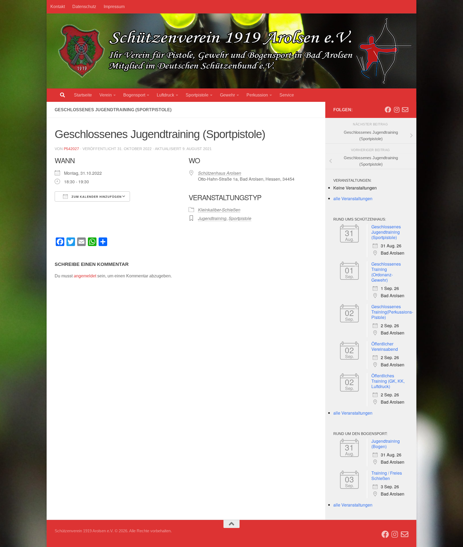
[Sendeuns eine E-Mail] (405, 109)
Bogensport (134, 95)
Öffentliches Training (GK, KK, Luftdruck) (388, 381)
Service (286, 95)
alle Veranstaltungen (352, 198)
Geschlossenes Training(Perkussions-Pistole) (392, 311)
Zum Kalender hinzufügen (96, 197)
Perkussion (257, 95)
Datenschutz (84, 6)
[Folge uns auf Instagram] (396, 109)
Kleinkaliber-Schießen (219, 210)
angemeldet (85, 276)
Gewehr (227, 95)
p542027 (71, 149)
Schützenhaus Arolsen (219, 173)
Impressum (114, 6)
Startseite (83, 95)
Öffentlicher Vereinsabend (384, 346)
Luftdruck (165, 95)
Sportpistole (197, 95)
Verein (105, 95)
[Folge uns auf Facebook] (388, 109)
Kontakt (57, 6)
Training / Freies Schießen (386, 475)
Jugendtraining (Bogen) (385, 443)
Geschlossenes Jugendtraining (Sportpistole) (386, 232)
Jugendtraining (212, 218)
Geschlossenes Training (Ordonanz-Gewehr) (386, 272)
